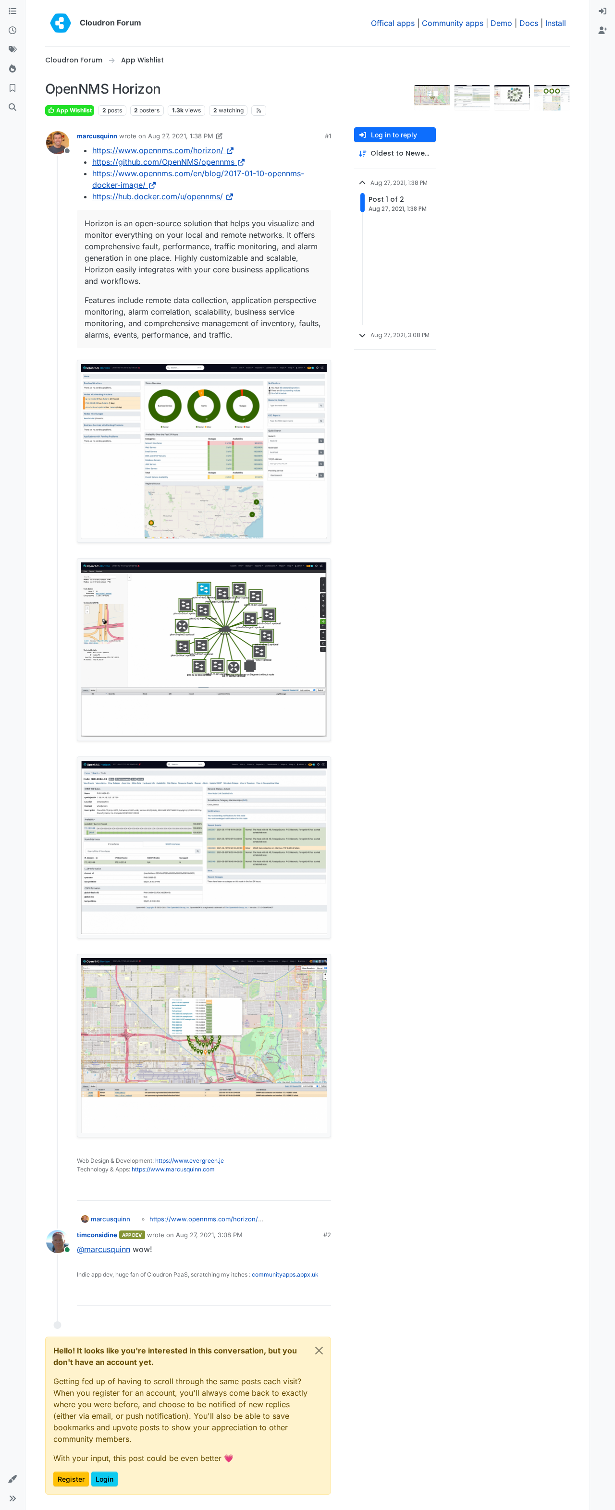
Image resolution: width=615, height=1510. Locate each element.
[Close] (319, 1350)
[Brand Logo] (60, 23)
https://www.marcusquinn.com (173, 1169)
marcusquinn (97, 136)
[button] (12, 1479)
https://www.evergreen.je (189, 1160)
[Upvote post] (308, 1188)
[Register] (602, 30)
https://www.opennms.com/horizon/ (157, 150)
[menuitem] (602, 11)
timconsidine (97, 1235)
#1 (328, 136)
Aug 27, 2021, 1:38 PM (180, 136)
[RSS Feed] (258, 110)
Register (71, 1479)
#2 (327, 1235)
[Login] (602, 11)
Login (104, 1479)
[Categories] (12, 11)
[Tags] (12, 50)
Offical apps (393, 23)
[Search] (12, 107)
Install (555, 23)
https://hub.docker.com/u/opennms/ (157, 196)
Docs (528, 23)
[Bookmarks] (12, 88)
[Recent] (12, 30)
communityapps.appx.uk (285, 1274)
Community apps (452, 23)
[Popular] (12, 69)
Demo (501, 23)
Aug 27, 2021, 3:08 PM (209, 1235)
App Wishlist (73, 110)
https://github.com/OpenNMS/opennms (163, 162)
